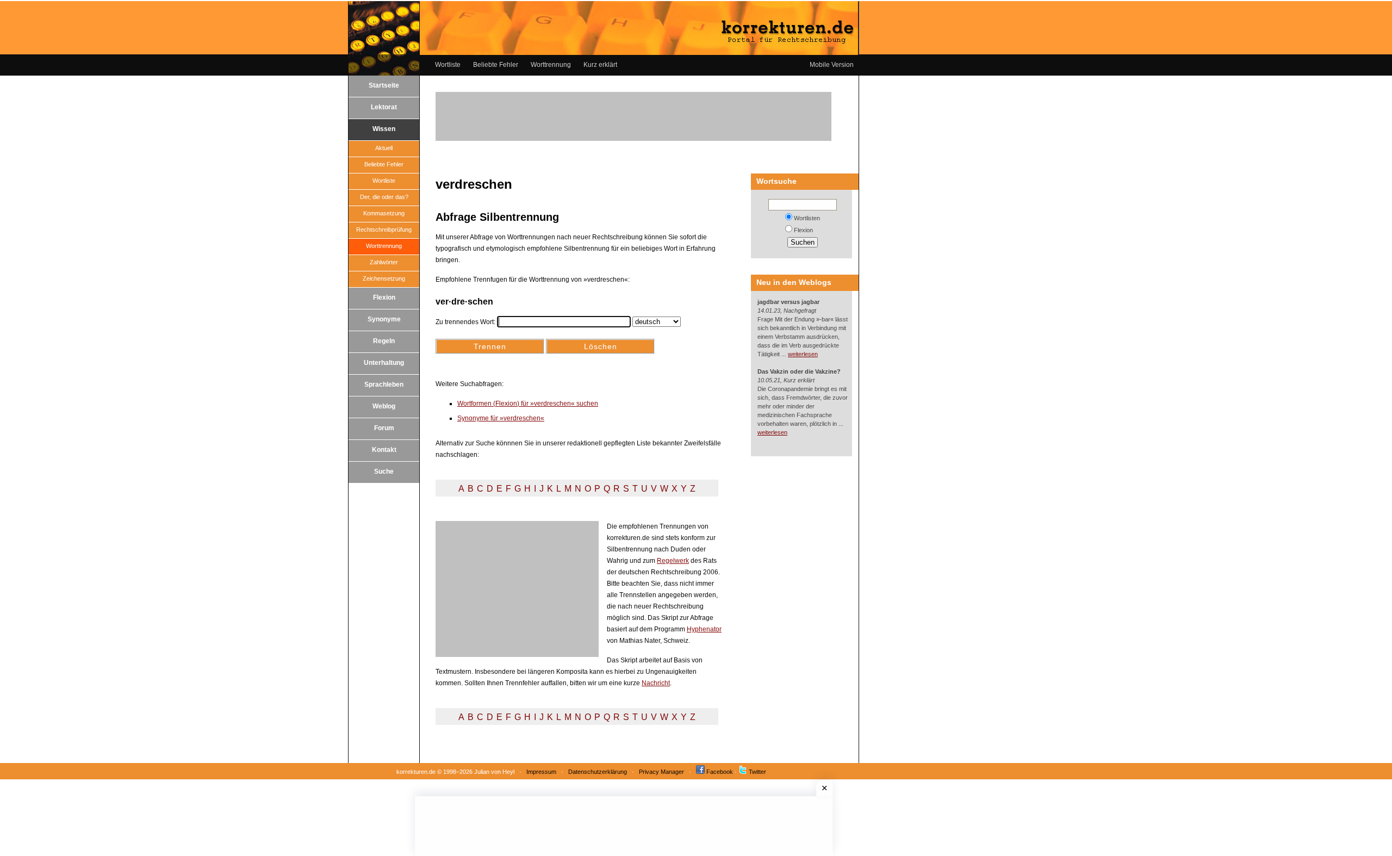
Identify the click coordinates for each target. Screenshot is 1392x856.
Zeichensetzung (384, 278)
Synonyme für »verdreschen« (500, 418)
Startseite (384, 85)
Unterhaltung (384, 363)
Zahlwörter (384, 262)
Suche (384, 471)
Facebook (719, 771)
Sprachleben (383, 384)
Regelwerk (673, 561)
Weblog (383, 406)
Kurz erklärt (600, 65)
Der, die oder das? (384, 197)
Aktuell (384, 148)
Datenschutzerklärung (597, 771)
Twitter (757, 771)
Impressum (541, 771)
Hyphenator (704, 629)
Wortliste (448, 65)
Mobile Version (832, 65)
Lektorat (384, 107)
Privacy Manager (661, 771)
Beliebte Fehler (495, 65)
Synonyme (384, 319)
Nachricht (656, 683)
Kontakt (384, 450)
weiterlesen (803, 354)
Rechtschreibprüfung (384, 229)
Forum (384, 428)
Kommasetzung (384, 213)
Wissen (383, 129)
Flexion (384, 297)
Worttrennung (551, 65)
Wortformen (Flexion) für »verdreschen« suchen (527, 403)
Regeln (384, 341)
